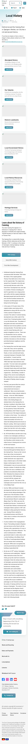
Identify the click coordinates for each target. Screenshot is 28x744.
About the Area (5, 22)
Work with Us (5, 656)
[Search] (19, 3)
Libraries (4, 667)
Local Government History (14, 148)
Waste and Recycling (8, 645)
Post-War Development (11, 265)
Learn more (9, 69)
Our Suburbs (9, 90)
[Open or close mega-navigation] (24, 3)
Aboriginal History (11, 60)
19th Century (11, 255)
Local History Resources (13, 178)
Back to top (20, 613)
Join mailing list (13, 631)
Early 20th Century (11, 260)
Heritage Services (11, 208)
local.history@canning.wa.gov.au (13, 42)
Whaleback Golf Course (8, 673)
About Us (12, 20)
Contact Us (9, 695)
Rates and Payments (8, 650)
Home (5, 20)
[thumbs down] (6, 609)
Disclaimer (23, 713)
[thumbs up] (3, 609)
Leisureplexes (6, 662)
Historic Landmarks (12, 120)
